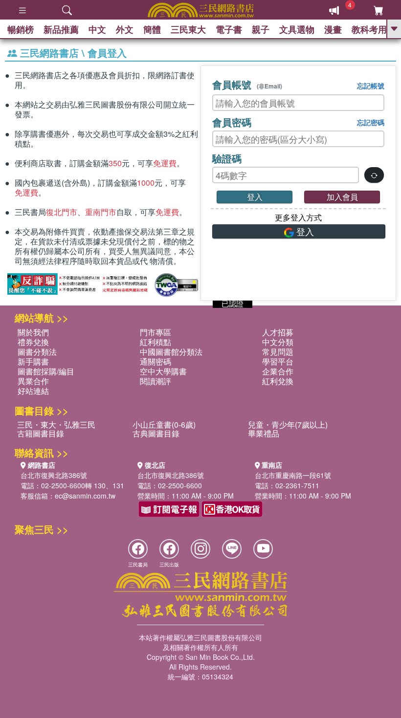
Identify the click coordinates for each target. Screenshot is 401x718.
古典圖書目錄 (156, 433)
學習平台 (277, 361)
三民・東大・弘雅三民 (56, 424)
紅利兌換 (277, 381)
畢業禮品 (263, 433)
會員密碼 (231, 122)
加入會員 (342, 196)
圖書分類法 (37, 351)
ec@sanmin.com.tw (85, 495)
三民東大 (188, 29)
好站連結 (33, 390)
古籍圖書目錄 (40, 433)
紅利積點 (155, 342)
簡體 (152, 29)
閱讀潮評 (155, 381)
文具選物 (296, 29)
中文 (97, 29)
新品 (61, 29)
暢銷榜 (20, 29)
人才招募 (277, 332)
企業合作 (277, 371)
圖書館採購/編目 (46, 371)
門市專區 (155, 332)
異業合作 (33, 381)
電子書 (229, 29)
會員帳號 (247, 84)
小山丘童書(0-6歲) (164, 424)
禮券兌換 (33, 342)
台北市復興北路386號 (54, 475)
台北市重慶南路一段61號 (293, 475)
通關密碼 (155, 361)
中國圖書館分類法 (171, 351)
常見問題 (277, 351)
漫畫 (333, 29)
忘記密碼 (370, 122)
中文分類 (277, 342)
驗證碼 (227, 158)
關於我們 (33, 332)
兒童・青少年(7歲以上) (288, 424)
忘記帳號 (370, 85)
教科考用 (369, 29)
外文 (125, 29)
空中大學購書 (163, 371)
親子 (260, 29)
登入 (255, 196)
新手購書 (33, 361)
